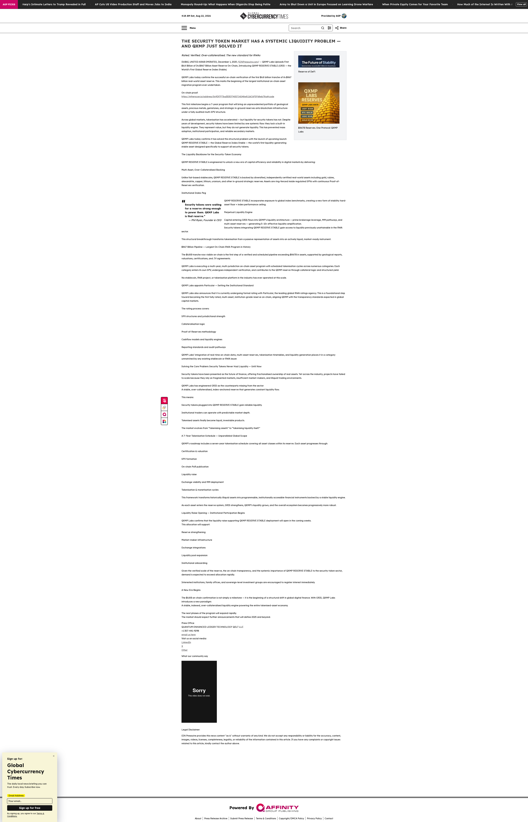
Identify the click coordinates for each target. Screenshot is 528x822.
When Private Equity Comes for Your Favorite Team (415, 4)
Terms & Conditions (266, 818)
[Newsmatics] (164, 421)
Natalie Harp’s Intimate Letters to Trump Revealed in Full (49, 4)
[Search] (322, 28)
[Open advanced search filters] (329, 28)
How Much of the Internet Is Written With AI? (486, 4)
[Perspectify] (164, 407)
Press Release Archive (215, 818)
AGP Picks (9, 4)
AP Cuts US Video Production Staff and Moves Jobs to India (133, 4)
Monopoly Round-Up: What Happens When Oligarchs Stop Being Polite (225, 4)
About (198, 818)
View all (521, 4)
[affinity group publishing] (164, 414)
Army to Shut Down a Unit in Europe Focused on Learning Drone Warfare (326, 4)
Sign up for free (29, 808)
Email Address (16, 795)
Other (185, 650)
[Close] (53, 756)
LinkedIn (186, 642)
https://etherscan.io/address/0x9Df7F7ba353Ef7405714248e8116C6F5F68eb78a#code (228, 96)
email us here (189, 634)
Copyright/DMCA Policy (291, 818)
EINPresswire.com (248, 61)
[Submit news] (164, 400)
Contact (329, 818)
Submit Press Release (241, 818)
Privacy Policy (314, 818)
